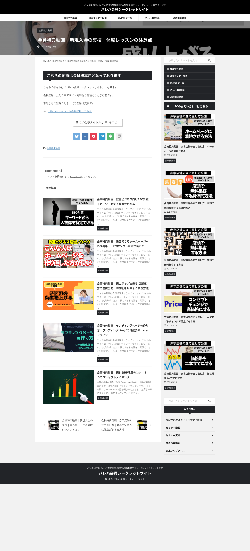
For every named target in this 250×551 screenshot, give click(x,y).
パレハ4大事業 (152, 17)
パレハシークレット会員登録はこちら (70, 111)
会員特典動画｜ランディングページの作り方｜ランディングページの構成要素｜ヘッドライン (122, 330)
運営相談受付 (179, 17)
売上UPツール (125, 17)
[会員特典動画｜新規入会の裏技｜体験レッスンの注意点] (102, 136)
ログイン (76, 176)
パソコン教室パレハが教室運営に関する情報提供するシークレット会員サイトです (125, 468)
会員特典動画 (70, 17)
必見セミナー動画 (98, 17)
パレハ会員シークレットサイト (125, 9)
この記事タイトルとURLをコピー (99, 122)
